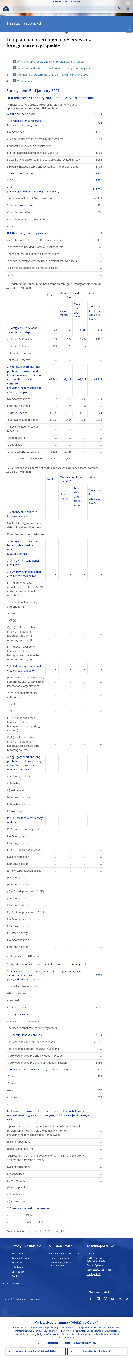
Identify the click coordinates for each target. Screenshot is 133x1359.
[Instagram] (105, 1299)
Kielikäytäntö (94, 1274)
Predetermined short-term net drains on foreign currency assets (55, 68)
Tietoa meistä (19, 1254)
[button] (128, 3)
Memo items (24, 81)
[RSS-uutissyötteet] (127, 1299)
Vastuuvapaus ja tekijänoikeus (65, 1254)
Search (119, 8)
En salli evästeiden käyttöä (97, 1351)
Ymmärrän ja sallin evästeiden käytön (36, 1351)
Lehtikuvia (17, 1267)
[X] (91, 1299)
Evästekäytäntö (95, 1265)
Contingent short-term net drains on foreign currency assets (53, 75)
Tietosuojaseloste (49, 1343)
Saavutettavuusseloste (99, 1270)
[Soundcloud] (120, 1299)
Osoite (15, 1276)
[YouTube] (113, 1299)
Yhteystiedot (18, 1272)
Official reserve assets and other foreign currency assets (50, 62)
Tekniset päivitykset (59, 1258)
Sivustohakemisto (12, 1283)
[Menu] (128, 8)
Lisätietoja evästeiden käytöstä (80, 1343)
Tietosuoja (92, 1254)
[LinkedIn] (98, 1299)
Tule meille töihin (21, 1258)
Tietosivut (17, 1263)
